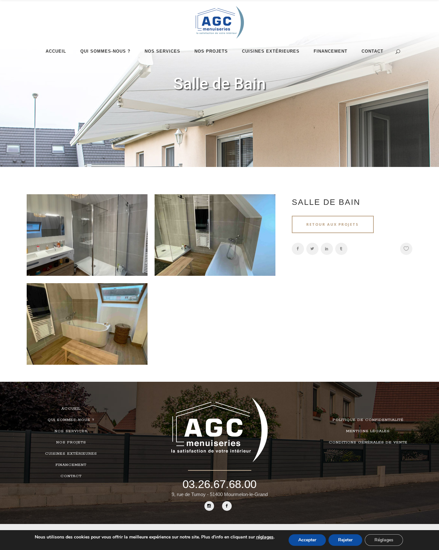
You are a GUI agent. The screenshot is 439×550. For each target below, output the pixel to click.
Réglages (383, 540)
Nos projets (71, 442)
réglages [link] (264, 537)
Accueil (71, 408)
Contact (71, 476)
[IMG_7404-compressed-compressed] (87, 331)
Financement (71, 464)
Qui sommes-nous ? (71, 419)
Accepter (307, 540)
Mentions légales (368, 431)
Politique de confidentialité (368, 419)
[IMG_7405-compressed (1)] (215, 242)
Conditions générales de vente (368, 442)
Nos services (71, 431)
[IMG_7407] (87, 242)
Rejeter (345, 540)
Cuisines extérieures (71, 453)
